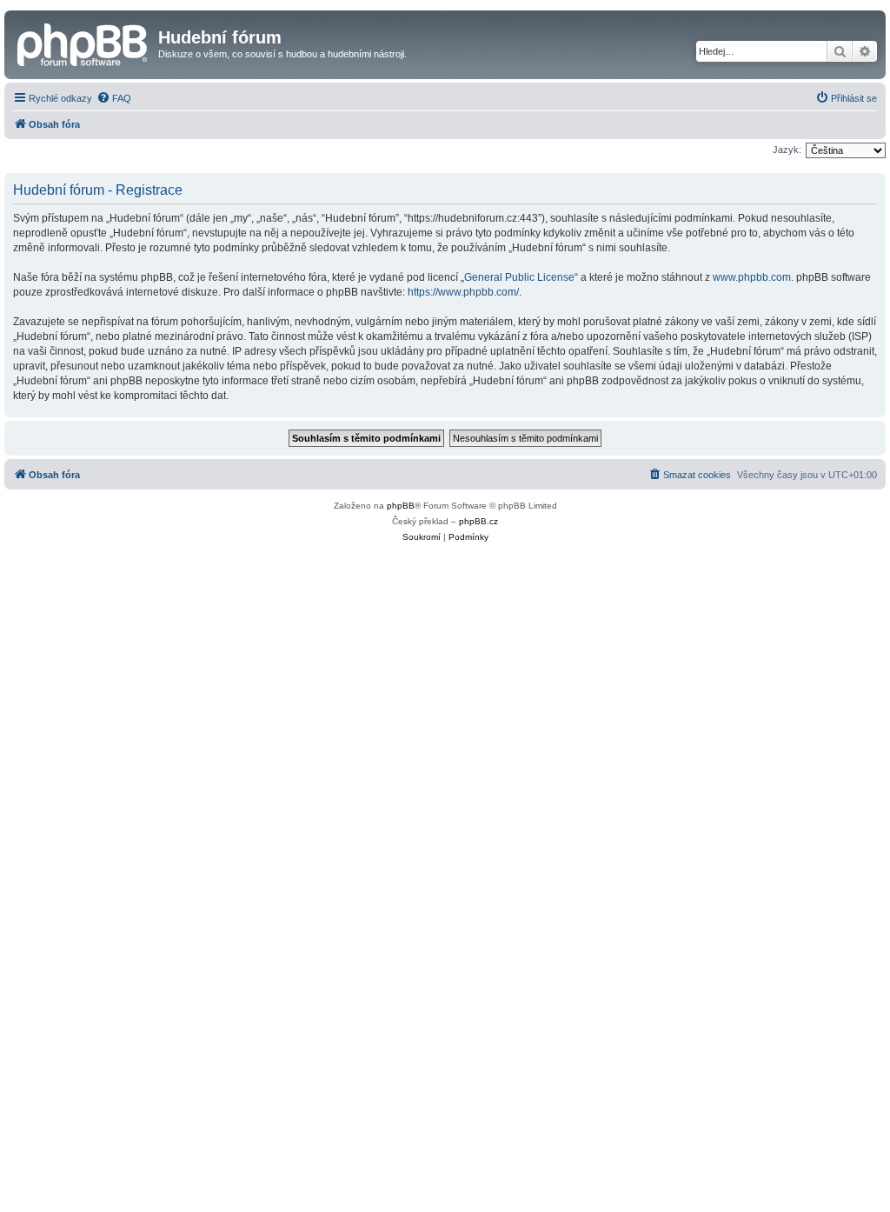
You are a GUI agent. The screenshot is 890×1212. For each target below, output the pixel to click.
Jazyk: (787, 149)
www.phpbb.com (752, 277)
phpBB (401, 505)
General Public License (519, 277)
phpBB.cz (478, 521)
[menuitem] (113, 98)
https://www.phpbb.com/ (463, 292)
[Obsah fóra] (83, 42)
